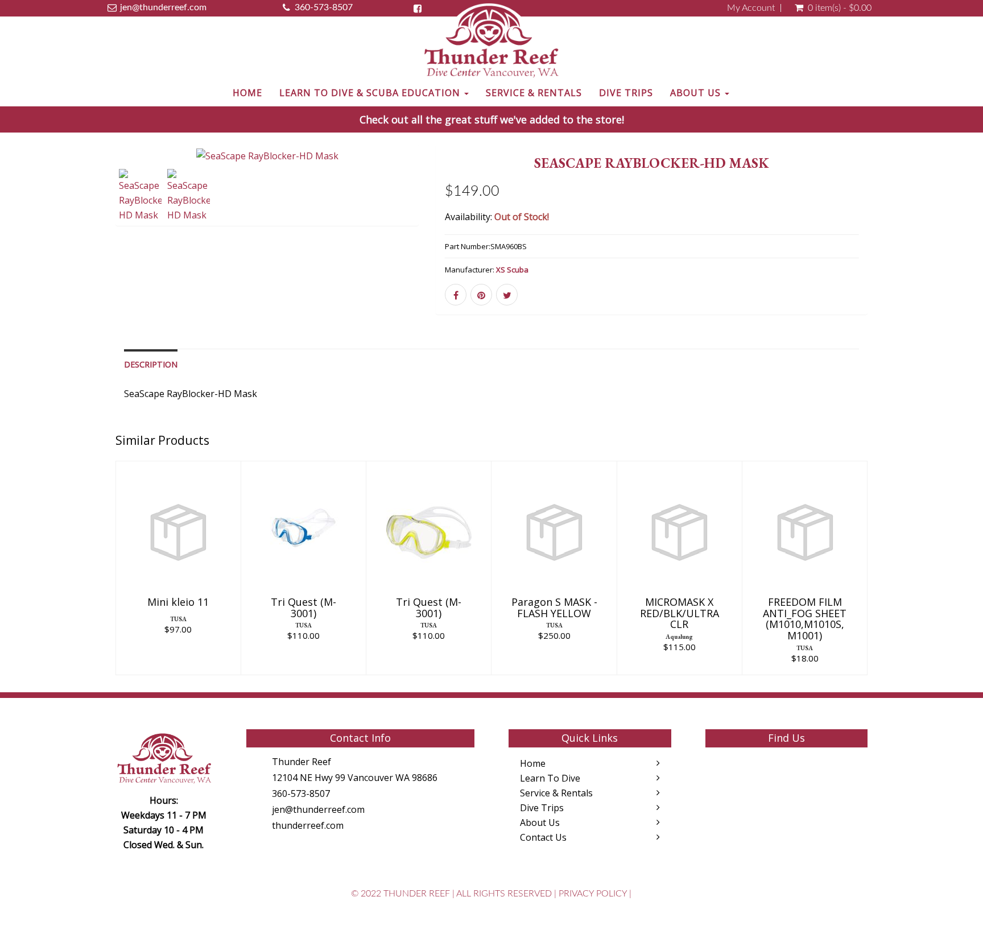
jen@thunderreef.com (318, 809)
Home (247, 92)
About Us (697, 92)
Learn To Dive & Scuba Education (371, 92)
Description (150, 364)
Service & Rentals (534, 92)
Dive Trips (626, 92)
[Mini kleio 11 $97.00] (178, 567)
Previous (90, 200)
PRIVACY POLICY (593, 893)
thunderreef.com (308, 825)
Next (445, 200)
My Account (751, 8)
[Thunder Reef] (491, 41)
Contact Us (543, 837)
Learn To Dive (550, 778)
